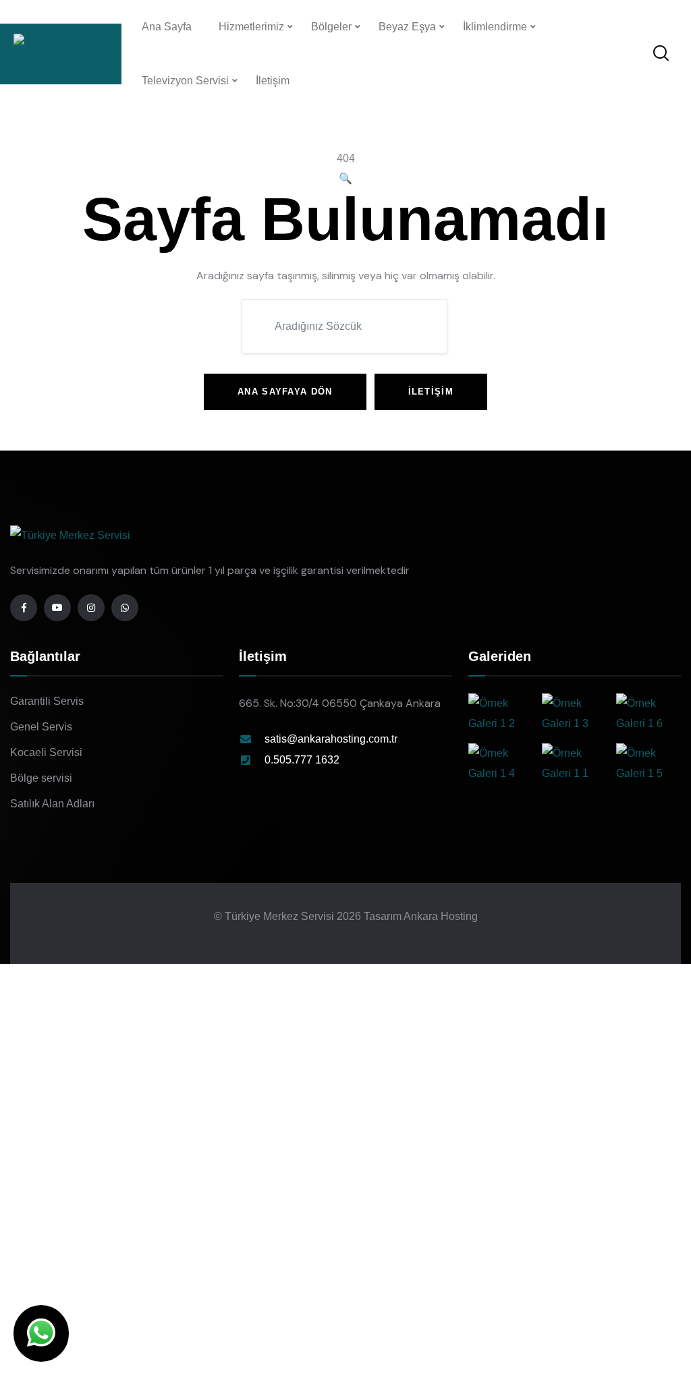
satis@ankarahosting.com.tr (331, 739)
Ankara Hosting (441, 916)
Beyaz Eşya (407, 26)
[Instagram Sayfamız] (91, 607)
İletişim (272, 80)
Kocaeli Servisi (46, 752)
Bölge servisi (41, 778)
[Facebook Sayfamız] (23, 607)
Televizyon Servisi (185, 80)
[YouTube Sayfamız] (57, 607)
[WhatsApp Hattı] (124, 607)
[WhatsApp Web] (41, 1333)
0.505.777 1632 (302, 760)
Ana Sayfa (167, 26)
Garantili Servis (47, 701)
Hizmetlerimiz (251, 26)
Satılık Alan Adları (52, 803)
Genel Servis (41, 726)
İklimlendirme (495, 26)
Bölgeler (331, 26)
